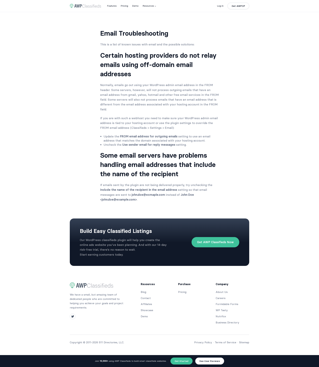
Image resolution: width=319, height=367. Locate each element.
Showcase (147, 310)
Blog (143, 292)
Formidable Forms (227, 304)
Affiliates (146, 304)
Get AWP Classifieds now (215, 242)
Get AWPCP (238, 5)
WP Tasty (222, 310)
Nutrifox (221, 316)
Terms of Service (225, 342)
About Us (222, 292)
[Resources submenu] (155, 6)
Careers (220, 298)
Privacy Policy (203, 342)
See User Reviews (209, 361)
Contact (146, 298)
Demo (144, 316)
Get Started (181, 361)
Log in (220, 5)
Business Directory (227, 322)
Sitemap (244, 342)
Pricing (182, 292)
